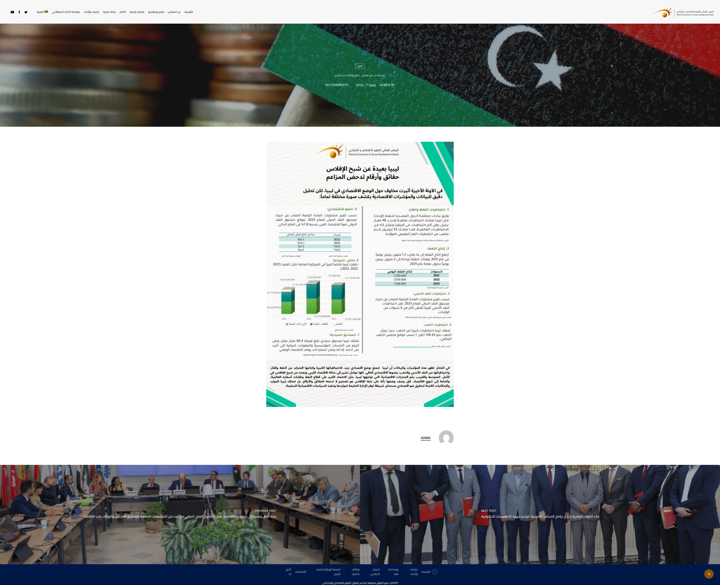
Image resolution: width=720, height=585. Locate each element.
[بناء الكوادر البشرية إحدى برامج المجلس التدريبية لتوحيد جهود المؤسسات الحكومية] (540, 514)
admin (385, 85)
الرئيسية (426, 571)
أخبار (360, 66)
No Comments (337, 85)
